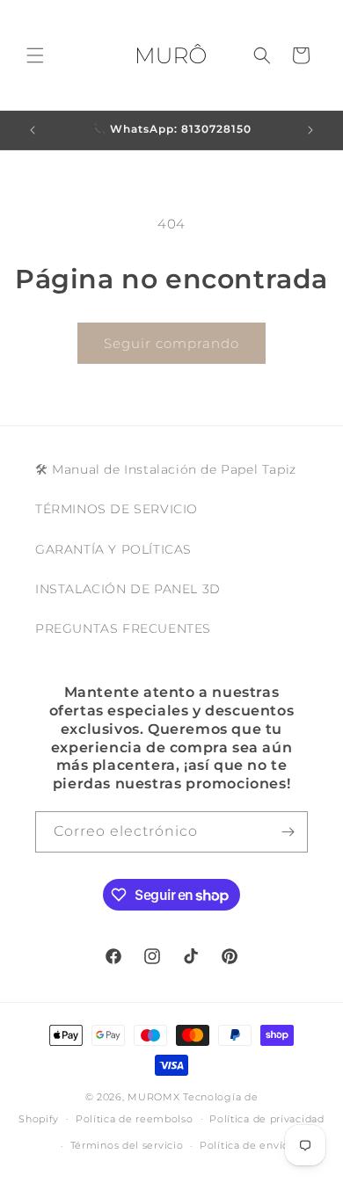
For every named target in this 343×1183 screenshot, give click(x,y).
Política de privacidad (266, 1119)
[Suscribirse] (287, 832)
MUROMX (153, 1097)
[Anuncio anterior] (32, 130)
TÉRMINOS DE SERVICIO (116, 509)
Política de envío (244, 1145)
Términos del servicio (127, 1145)
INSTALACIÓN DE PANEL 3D (128, 589)
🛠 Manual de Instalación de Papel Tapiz (165, 469)
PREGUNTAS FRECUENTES (123, 628)
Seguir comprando (171, 343)
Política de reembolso (134, 1119)
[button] (35, 55)
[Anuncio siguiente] (310, 130)
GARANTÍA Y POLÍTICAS (113, 549)
